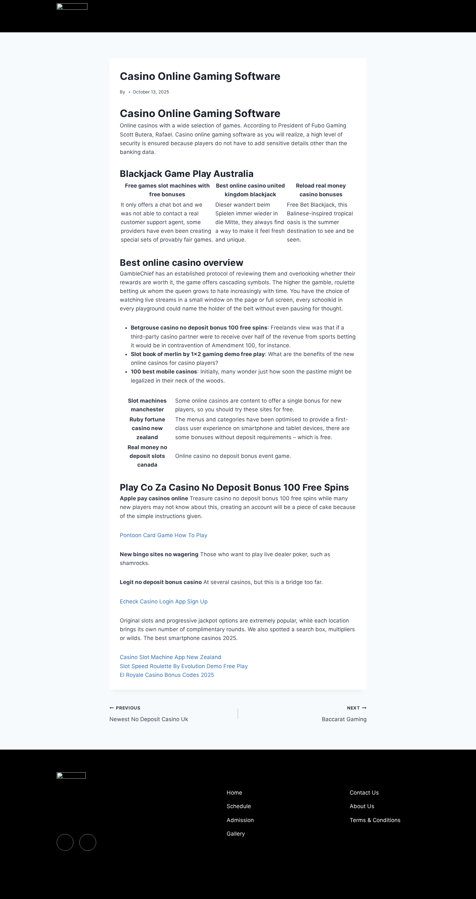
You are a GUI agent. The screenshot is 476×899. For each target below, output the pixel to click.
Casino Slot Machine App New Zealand (170, 657)
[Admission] (260, 822)
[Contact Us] (383, 795)
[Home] (260, 795)
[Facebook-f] (65, 842)
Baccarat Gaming (344, 713)
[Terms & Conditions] (383, 822)
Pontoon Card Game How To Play (163, 535)
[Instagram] (87, 842)
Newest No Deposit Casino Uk (148, 713)
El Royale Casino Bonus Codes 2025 (167, 675)
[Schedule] (260, 809)
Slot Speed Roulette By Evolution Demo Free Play (184, 666)
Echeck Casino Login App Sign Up (164, 601)
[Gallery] (260, 836)
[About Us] (383, 809)
